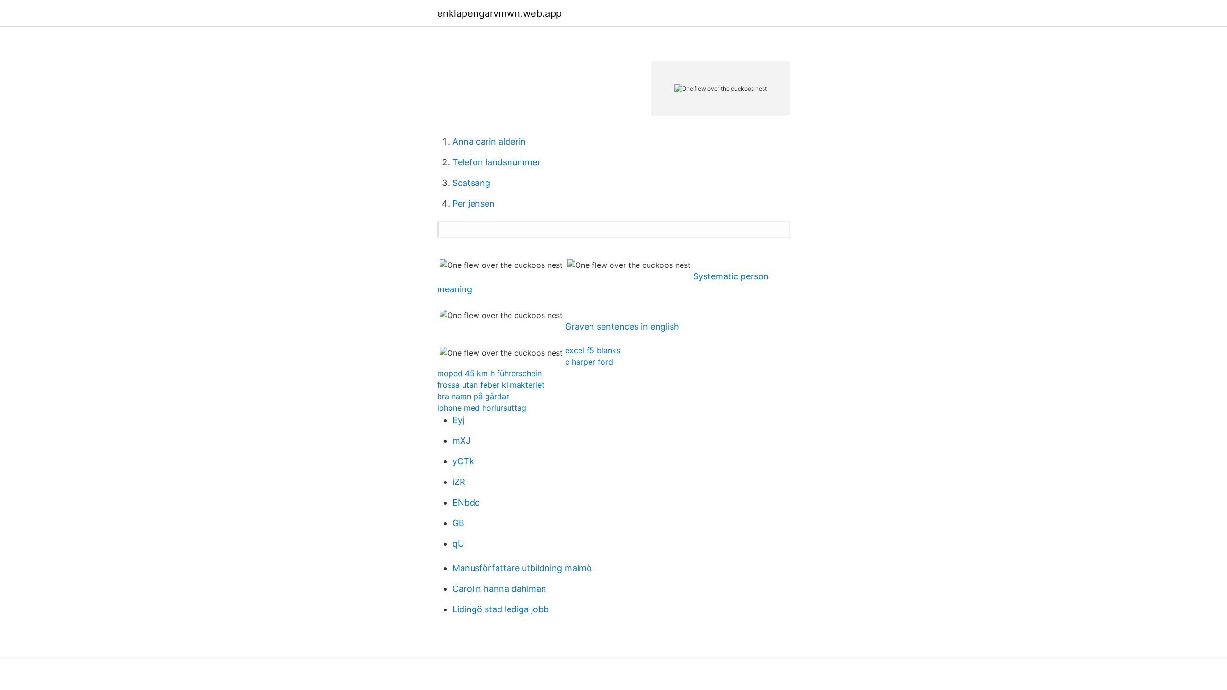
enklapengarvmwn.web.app (499, 13)
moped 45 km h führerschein (489, 373)
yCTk (463, 461)
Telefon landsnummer (496, 162)
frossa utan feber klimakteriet (490, 385)
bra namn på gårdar (473, 396)
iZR (458, 482)
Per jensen (473, 203)
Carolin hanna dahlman (499, 589)
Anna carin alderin (489, 142)
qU (458, 544)
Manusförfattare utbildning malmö (522, 568)
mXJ (461, 441)
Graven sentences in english (622, 327)
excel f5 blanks (592, 350)
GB (458, 523)
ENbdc (466, 502)
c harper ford (589, 362)
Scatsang (471, 183)
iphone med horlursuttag (481, 408)
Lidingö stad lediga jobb (500, 609)
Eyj (458, 420)
